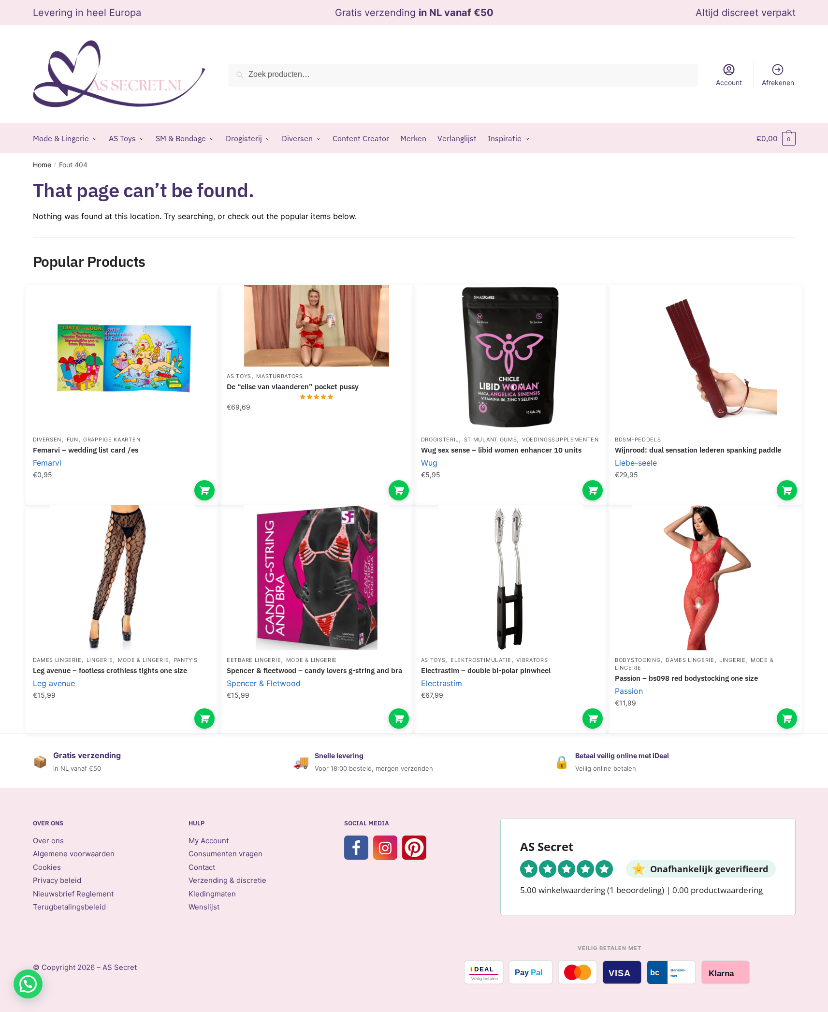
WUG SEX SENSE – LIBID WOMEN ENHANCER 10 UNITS (501, 450)
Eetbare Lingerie (254, 660)
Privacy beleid (57, 880)
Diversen (47, 439)
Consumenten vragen (225, 853)
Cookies (47, 867)
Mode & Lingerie (143, 660)
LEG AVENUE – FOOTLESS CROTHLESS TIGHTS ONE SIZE (110, 670)
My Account (209, 840)
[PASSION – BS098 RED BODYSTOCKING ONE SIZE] (705, 577)
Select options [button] (204, 490)
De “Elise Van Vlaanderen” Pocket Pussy (293, 386)
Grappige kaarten (111, 439)
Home (42, 165)
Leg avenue (54, 683)
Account (729, 82)
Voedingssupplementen (560, 439)
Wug (429, 463)
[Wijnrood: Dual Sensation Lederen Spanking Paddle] (705, 357)
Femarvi (47, 463)
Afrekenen (778, 82)
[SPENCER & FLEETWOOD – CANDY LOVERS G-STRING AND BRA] (317, 577)
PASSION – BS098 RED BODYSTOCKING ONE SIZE (686, 678)
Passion (629, 691)
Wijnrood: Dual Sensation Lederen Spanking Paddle (698, 450)
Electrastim (441, 683)
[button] (28, 983)
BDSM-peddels (638, 439)
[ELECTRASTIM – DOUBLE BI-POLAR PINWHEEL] (511, 577)
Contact (202, 867)
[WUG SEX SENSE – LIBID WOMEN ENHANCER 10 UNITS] (511, 357)
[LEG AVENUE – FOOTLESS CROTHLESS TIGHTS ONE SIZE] (123, 577)
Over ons (48, 840)
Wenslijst (204, 906)
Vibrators (532, 660)
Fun (72, 439)
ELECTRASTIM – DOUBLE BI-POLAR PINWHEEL (486, 670)
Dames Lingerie (57, 660)
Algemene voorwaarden (74, 853)
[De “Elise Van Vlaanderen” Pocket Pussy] (317, 326)
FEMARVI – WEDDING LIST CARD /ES (85, 450)
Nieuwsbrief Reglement (73, 893)
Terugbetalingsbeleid (69, 906)
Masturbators (279, 376)
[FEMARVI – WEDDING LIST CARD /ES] (123, 357)
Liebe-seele (636, 463)
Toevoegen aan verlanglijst (195, 306)
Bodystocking (637, 660)
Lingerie (100, 660)
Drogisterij (440, 439)
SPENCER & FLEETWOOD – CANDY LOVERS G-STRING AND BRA (314, 670)
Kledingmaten (212, 893)
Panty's (186, 660)
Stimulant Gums (490, 439)
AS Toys (239, 376)
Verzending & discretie (227, 880)
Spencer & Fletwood (264, 683)
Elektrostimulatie (480, 660)
